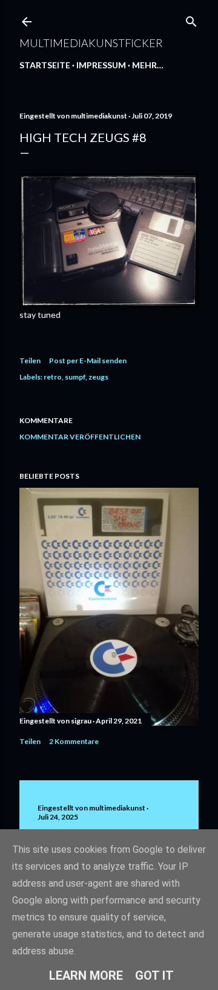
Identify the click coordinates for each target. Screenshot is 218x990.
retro (53, 376)
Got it (154, 975)
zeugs (98, 376)
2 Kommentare (74, 741)
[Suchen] (191, 19)
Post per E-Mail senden (88, 360)
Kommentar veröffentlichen (79, 436)
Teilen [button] (30, 360)
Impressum (101, 65)
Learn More (86, 975)
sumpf (75, 376)
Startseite (44, 65)
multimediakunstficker (91, 43)
